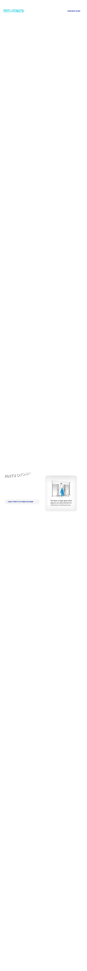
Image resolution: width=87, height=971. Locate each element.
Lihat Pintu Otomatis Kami (20, 502)
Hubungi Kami (73, 11)
